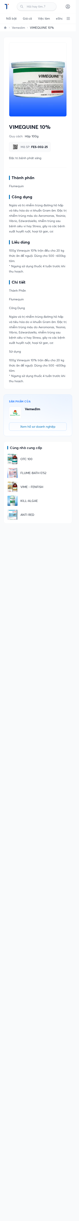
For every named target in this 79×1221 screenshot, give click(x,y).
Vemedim (18, 28)
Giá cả (27, 18)
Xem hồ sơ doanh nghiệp (38, 427)
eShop (60, 18)
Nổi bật (11, 18)
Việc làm (44, 18)
